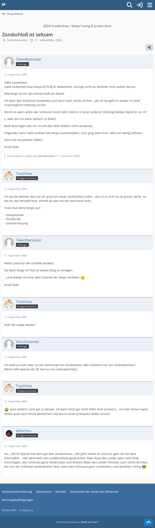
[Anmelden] (140, 5)
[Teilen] (149, 47)
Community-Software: (77, 522)
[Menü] (150, 5)
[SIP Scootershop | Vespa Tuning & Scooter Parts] (77, 26)
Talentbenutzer (17, 40)
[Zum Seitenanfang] (148, 522)
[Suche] (130, 5)
